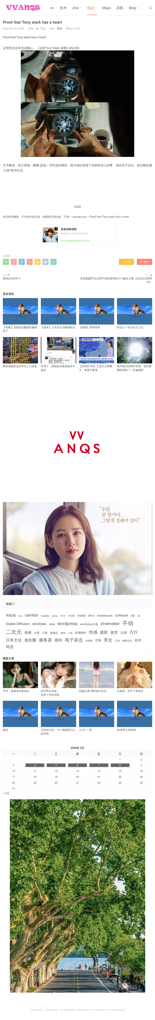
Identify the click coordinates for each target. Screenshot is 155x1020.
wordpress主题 (89, 624)
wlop (52, 624)
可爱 (44, 633)
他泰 (28, 632)
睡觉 (5, 730)
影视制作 (80, 633)
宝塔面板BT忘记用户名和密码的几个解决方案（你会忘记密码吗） (116, 280)
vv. (52, 7)
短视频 (89, 640)
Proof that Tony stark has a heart (109, 216)
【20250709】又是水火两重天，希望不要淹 (95, 368)
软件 (138, 640)
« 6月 (6, 793)
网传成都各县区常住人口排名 (20, 366)
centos (31, 615)
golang (55, 615)
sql (133, 615)
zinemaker (110, 623)
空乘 (98, 640)
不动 (127, 623)
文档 (123, 632)
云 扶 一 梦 (85, 730)
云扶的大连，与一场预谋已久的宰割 (58, 731)
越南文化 (127, 640)
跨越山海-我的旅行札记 (92, 691)
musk (71, 615)
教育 (114, 632)
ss (138, 615)
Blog (132, 7)
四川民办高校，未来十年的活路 (50, 692)
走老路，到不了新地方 (130, 691)
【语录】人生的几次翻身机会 (58, 327)
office (91, 615)
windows (39, 623)
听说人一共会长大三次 (130, 327)
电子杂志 (74, 639)
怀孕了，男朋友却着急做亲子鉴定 (58, 368)
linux (62, 615)
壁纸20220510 (11, 278)
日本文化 (14, 640)
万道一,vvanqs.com (75, 216)
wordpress (67, 623)
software (121, 615)
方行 (133, 632)
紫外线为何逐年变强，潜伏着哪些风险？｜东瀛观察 (134, 368)
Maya (106, 7)
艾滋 (117, 640)
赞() (144, 262)
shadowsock (105, 615)
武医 (119, 7)
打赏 (126, 262)
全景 (37, 633)
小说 (70, 632)
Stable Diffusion (18, 623)
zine (75, 7)
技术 (63, 7)
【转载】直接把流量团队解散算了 (20, 329)
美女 (108, 640)
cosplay (45, 615)
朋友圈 (30, 640)
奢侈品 (54, 633)
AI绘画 (11, 615)
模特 (58, 640)
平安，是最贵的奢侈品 (16, 691)
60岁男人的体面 (126, 730)
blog (20, 615)
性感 (93, 632)
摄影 (104, 632)
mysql (81, 615)
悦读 (90, 7)
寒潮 (63, 632)
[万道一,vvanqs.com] (23, 7)
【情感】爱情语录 (89, 327)
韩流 (9, 646)
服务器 (45, 640)
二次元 (14, 631)
